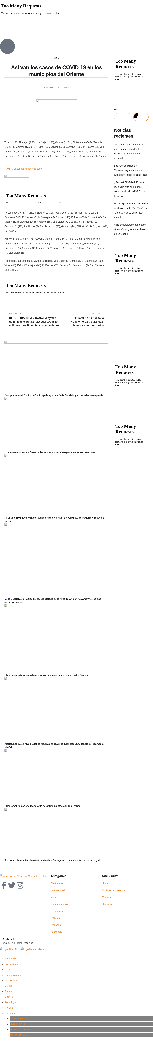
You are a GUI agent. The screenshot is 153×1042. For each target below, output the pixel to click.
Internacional (58, 890)
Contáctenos (108, 897)
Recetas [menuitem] (9, 991)
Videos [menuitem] (8, 986)
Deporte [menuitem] (9, 996)
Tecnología (57, 932)
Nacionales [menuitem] (11, 958)
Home (105, 883)
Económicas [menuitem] (11, 980)
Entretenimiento (59, 904)
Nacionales (57, 883)
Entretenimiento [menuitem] (13, 975)
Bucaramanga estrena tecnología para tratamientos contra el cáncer (42, 806)
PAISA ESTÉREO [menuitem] (19, 1029)
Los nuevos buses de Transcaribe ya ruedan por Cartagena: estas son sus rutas (49, 452)
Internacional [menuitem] (12, 964)
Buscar (118, 109)
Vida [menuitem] (7, 969)
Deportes (56, 925)
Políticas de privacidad (114, 890)
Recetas (55, 918)
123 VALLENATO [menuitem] (19, 1018)
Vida (56, 58)
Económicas (57, 911)
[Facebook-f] (3, 885)
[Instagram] (20, 885)
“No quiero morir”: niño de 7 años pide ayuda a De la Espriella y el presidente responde (53, 395)
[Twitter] (12, 885)
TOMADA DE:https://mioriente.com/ (23, 168)
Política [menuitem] (9, 1007)
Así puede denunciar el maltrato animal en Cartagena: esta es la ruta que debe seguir (52, 860)
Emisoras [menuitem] (10, 1013)
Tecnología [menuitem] (10, 1002)
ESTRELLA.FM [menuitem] (18, 1024)
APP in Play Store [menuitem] (19, 1035)
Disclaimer (107, 904)
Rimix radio (9, 939)
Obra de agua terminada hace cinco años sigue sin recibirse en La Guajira (46, 675)
